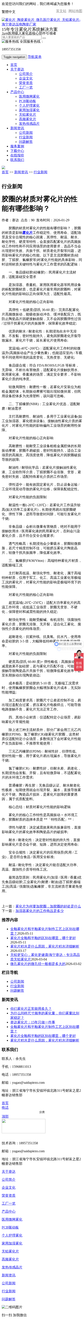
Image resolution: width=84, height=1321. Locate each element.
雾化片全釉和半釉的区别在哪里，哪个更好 (43, 938)
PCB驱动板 (27, 101)
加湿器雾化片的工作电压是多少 (40, 911)
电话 (5, 1107)
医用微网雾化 (29, 96)
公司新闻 (26, 132)
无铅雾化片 (27, 114)
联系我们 (17, 160)
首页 (13, 65)
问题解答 (26, 142)
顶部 (5, 1116)
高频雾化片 (27, 119)
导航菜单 (35, 57)
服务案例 (17, 146)
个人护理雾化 (29, 105)
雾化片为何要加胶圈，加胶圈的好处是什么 (48, 906)
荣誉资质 (26, 83)
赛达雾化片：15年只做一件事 (32, 1022)
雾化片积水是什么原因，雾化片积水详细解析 (44, 946)
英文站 (61, 11)
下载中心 (17, 151)
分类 (42, 1112)
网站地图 (75, 11)
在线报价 (17, 155)
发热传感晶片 (29, 123)
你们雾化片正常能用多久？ (31, 1008)
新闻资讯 (17, 128)
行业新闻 (26, 137)
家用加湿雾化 (29, 110)
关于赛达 (17, 69)
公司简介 (26, 74)
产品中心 (17, 92)
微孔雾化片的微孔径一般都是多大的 (37, 964)
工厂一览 (26, 87)
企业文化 (26, 78)
